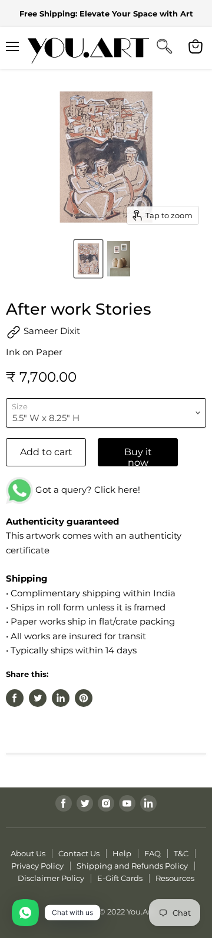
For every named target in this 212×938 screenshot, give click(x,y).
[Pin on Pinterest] (83, 698)
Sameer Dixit (50, 330)
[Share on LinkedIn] (60, 698)
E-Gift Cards (120, 878)
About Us (28, 853)
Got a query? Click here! (86, 489)
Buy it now (138, 456)
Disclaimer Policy (51, 878)
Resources (174, 878)
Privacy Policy (37, 865)
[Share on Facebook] (15, 698)
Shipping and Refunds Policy (132, 865)
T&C (181, 853)
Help (121, 853)
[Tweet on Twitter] (38, 698)
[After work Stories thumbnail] (88, 259)
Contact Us (79, 853)
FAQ (152, 853)
